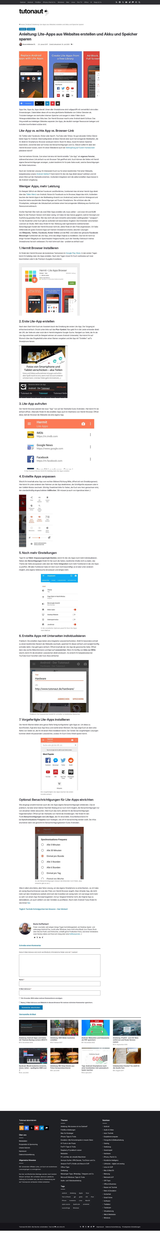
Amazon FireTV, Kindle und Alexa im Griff (75, 1164)
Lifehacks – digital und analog (114, 1164)
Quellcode (76, 1204)
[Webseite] (34, 937)
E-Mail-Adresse (25, 989)
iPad (92, 1197)
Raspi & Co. (98, 2)
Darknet (22, 2)
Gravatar (27, 998)
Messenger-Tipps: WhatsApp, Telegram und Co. (77, 1174)
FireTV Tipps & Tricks (68, 1147)
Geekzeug (64, 1170)
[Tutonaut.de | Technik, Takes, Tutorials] (34, 12)
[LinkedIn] (47, 103)
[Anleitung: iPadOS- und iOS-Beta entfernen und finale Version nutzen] (127, 1028)
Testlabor (107, 1204)
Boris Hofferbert (28, 44)
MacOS (87, 1200)
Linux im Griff (108, 1167)
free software (66, 1197)
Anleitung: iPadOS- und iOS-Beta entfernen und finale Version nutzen (125, 1040)
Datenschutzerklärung (26, 1154)
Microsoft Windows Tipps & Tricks (73, 1177)
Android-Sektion (42, 174)
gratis (81, 1197)
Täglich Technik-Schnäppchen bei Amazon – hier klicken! (43, 909)
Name (21, 979)
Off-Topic (107, 1180)
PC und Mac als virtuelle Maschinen (73, 1157)
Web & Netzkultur (110, 1214)
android (64, 1193)
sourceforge (66, 1208)
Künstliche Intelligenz (111, 1160)
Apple (81, 1193)
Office (86, 2)
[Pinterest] (52, 103)
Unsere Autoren (24, 1148)
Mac (67, 2)
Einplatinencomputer (111, 1137)
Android (30, 2)
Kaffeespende (75, 934)
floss (87, 1193)
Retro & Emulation (110, 1191)
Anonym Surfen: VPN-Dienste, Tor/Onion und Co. (78, 1160)
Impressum (22, 1151)
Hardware (107, 1153)
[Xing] (42, 937)
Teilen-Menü (31, 194)
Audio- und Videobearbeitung (71, 1180)
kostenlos (72, 1200)
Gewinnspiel (108, 1150)
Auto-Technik (108, 1133)
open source (66, 1204)
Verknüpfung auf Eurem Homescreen (80, 148)
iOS (87, 1197)
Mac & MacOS (109, 1170)
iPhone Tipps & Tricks (68, 1137)
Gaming (106, 1143)
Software (31, 29)
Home (22, 24)
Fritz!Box (38, 2)
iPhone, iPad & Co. (49, 2)
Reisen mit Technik (110, 1187)
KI (91, 2)
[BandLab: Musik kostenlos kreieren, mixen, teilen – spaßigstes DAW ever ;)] (33, 1056)
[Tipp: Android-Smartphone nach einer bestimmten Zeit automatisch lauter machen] (96, 1056)
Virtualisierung (109, 1211)
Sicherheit (107, 1194)
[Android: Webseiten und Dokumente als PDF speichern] (96, 1028)
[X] (37, 937)
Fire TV (79, 2)
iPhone (64, 1200)
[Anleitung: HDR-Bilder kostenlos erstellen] (64, 1028)
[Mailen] (58, 103)
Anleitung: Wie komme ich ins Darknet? (74, 1126)
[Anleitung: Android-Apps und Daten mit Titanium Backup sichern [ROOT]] (33, 1028)
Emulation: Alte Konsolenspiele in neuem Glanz (77, 1140)
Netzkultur (64, 1153)
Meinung (107, 1174)
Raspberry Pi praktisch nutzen (71, 1150)
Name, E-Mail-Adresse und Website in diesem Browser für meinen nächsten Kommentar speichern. (57, 1002)
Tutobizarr (107, 1208)
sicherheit (86, 1204)
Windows (61, 2)
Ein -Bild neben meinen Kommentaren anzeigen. (42, 998)
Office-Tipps (65, 1167)
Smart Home (108, 1197)
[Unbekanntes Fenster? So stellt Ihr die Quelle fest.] (127, 1056)
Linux (73, 2)
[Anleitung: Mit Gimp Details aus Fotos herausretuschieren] (64, 1056)
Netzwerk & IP (109, 1177)
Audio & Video (109, 1130)
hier (28, 903)
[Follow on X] (34, 44)
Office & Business (110, 1184)
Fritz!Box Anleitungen (68, 1130)
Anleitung (73, 1193)
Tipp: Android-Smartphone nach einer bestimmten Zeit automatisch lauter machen (95, 1068)
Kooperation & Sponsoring (28, 1144)
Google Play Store (73, 253)
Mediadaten (23, 1141)
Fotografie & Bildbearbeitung (114, 1140)
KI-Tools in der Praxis (68, 1143)
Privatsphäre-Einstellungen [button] (131, 1227)
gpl (75, 1197)
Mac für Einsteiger (67, 1133)
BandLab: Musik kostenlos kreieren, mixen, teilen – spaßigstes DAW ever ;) (33, 1068)
